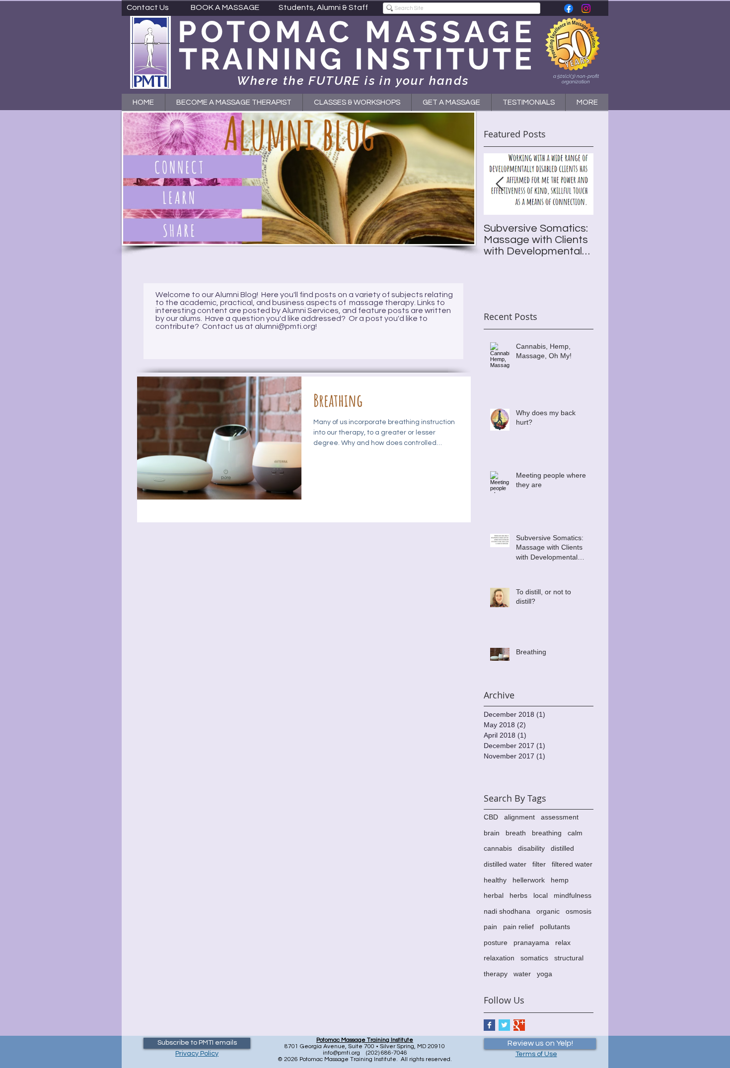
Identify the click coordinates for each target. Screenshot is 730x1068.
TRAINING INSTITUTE (357, 59)
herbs (518, 895)
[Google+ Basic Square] (519, 1025)
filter (539, 864)
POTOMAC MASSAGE (357, 31)
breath (516, 833)
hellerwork (528, 880)
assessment (560, 817)
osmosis (578, 911)
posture (496, 942)
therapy (496, 974)
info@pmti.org (341, 1053)
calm (575, 833)
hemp (560, 880)
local (540, 895)
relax (563, 942)
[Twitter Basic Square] (504, 1025)
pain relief (518, 927)
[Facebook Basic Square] (489, 1025)
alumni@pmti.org (285, 326)
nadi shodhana (507, 911)
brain (492, 833)
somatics (534, 958)
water (522, 974)
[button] (356, 102)
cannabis (498, 848)
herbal (494, 895)
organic (548, 911)
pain (490, 927)
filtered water (572, 864)
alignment (519, 817)
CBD (491, 817)
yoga (544, 974)
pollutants (555, 927)
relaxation (499, 958)
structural (569, 958)
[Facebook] (569, 8)
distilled (562, 848)
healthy (495, 880)
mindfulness (572, 895)
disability (531, 848)
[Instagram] (586, 8)
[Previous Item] (499, 184)
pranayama (531, 942)
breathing (547, 833)
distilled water (505, 864)
